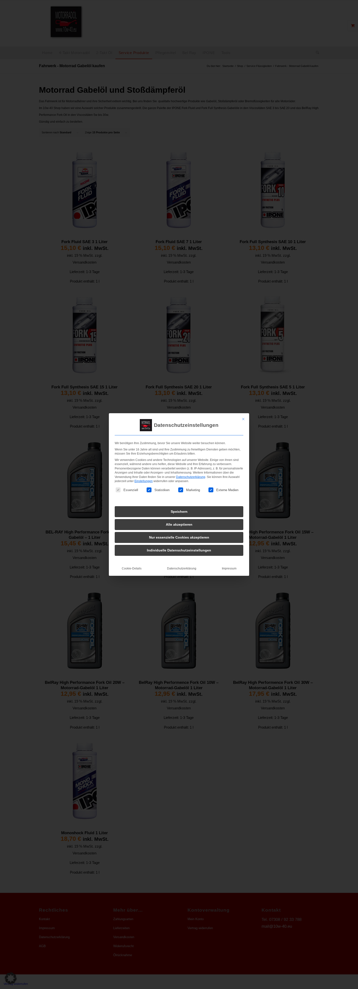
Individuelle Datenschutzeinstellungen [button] (179, 550)
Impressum (229, 568)
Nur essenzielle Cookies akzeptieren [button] (179, 537)
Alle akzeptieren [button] (179, 524)
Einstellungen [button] (143, 481)
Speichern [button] (179, 511)
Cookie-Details (131, 568)
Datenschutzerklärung (190, 477)
